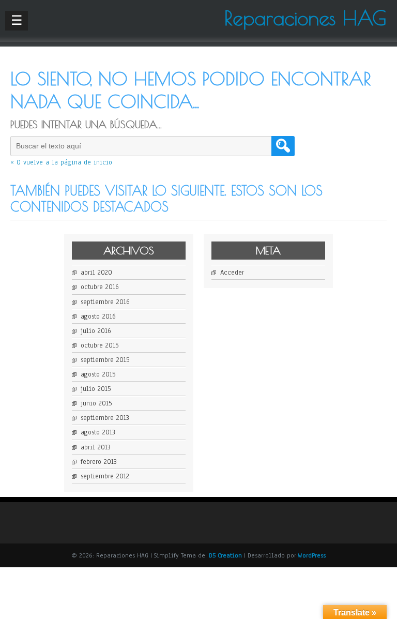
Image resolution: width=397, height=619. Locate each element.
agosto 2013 (98, 432)
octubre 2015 (99, 345)
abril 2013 (96, 447)
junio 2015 (96, 403)
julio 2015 (96, 389)
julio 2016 (96, 331)
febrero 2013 (99, 461)
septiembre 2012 (105, 476)
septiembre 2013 (105, 417)
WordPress (312, 555)
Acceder (232, 272)
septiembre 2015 (105, 360)
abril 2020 (96, 272)
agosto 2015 (98, 374)
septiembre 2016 (105, 302)
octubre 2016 (100, 287)
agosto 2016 (98, 316)
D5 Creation (225, 555)
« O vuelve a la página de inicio (61, 162)
